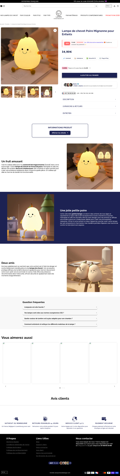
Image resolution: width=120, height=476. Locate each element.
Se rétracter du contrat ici (45, 456)
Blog (37, 442)
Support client (41, 445)
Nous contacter (42, 447)
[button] (1, 1)
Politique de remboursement (16, 450)
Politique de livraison (13, 447)
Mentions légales (12, 442)
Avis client (40, 450)
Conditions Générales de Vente (17, 445)
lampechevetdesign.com (62, 473)
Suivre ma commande (44, 453)
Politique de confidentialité (16, 453)
